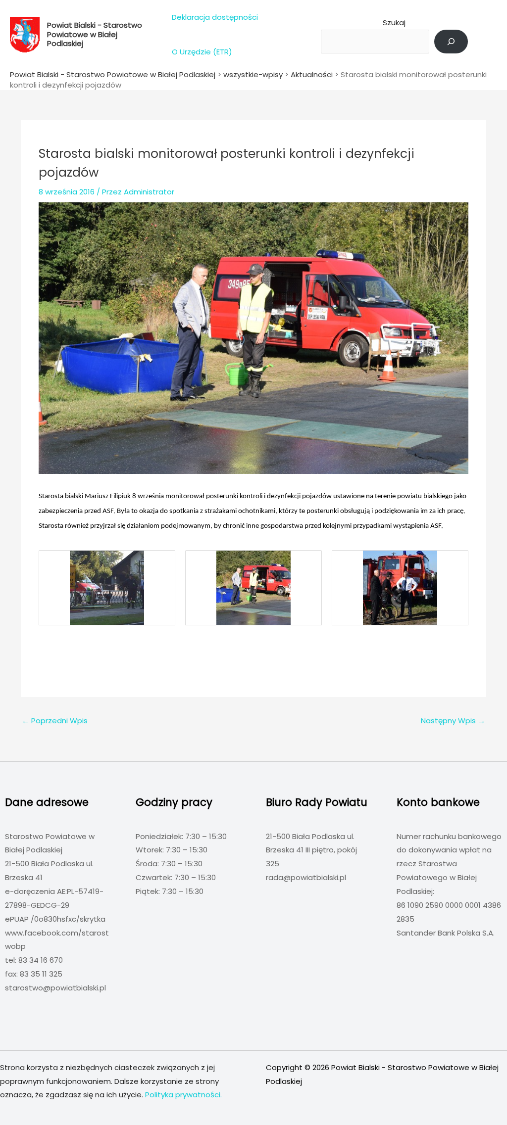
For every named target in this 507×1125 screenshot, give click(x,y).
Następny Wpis (453, 720)
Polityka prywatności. (183, 1094)
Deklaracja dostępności (215, 17)
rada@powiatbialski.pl (306, 877)
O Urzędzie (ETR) (202, 52)
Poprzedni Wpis (55, 720)
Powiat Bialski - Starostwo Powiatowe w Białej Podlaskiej (94, 34)
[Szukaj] (451, 41)
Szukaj (394, 22)
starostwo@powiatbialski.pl (55, 988)
